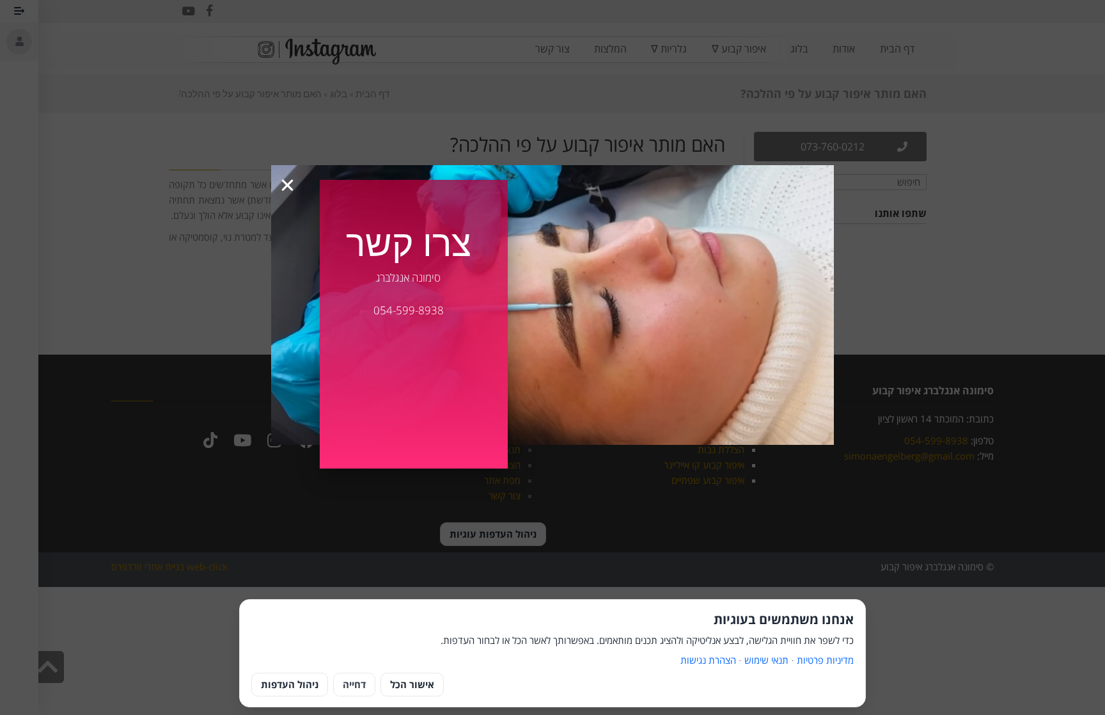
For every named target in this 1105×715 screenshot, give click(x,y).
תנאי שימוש (766, 660)
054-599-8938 (408, 310)
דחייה (354, 684)
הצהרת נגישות (708, 660)
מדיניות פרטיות (825, 660)
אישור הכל (412, 684)
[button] (287, 185)
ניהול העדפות (289, 684)
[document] (552, 357)
